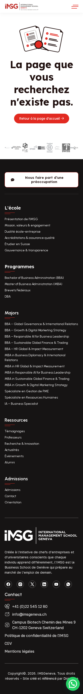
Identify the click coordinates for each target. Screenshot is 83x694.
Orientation (13, 502)
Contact (10, 496)
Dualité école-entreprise (23, 232)
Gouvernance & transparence (26, 250)
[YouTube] (56, 584)
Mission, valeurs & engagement (27, 225)
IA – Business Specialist (21, 404)
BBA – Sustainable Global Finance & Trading (36, 343)
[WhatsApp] (68, 584)
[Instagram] (20, 584)
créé (33, 678)
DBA (8, 296)
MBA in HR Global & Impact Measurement (35, 366)
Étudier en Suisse (17, 244)
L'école (13, 208)
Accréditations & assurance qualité (30, 238)
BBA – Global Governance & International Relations (41, 324)
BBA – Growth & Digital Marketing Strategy (35, 330)
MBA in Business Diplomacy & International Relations (35, 357)
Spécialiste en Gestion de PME (27, 391)
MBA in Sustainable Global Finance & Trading (37, 379)
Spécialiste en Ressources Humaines (31, 397)
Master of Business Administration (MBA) (33, 284)
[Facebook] (8, 584)
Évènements (14, 456)
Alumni (10, 462)
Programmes (19, 266)
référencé (49, 678)
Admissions (12, 490)
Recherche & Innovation (22, 444)
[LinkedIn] (44, 584)
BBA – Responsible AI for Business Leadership (37, 336)
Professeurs (13, 437)
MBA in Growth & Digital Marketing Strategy (36, 385)
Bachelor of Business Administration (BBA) (34, 278)
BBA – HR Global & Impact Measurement (34, 349)
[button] (73, 684)
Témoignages (15, 431)
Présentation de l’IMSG (21, 219)
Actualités (12, 450)
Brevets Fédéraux (17, 290)
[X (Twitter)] (32, 584)
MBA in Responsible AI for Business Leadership (37, 372)
